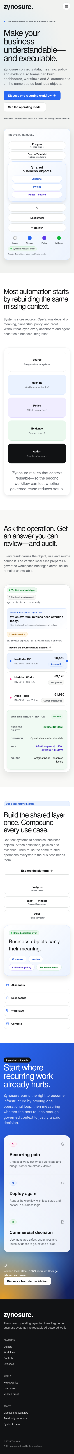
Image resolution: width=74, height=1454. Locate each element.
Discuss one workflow (16, 1412)
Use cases (9, 1388)
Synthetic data (12, 1424)
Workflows (9, 1352)
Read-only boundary (15, 1418)
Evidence (9, 1364)
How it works (11, 1382)
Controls (8, 1358)
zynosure (18, 6)
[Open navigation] (66, 6)
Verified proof (11, 1394)
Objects (8, 1346)
